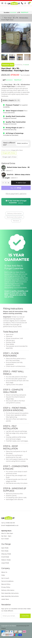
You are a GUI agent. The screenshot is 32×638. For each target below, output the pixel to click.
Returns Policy (5, 584)
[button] (5, 3)
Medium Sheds (6, 560)
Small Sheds (5, 557)
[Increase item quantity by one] (8, 183)
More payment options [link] (16, 193)
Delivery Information (14, 213)
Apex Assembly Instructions (10, 596)
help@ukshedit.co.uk (12, 525)
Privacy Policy (5, 587)
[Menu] (2, 3)
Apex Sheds (4, 548)
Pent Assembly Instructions (9, 593)
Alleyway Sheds (6, 554)
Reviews (16, 221)
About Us (4, 572)
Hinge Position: (12, 150)
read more (20, 202)
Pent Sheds (4, 551)
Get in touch (5, 578)
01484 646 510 (10, 523)
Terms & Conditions (7, 581)
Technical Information (14, 217)
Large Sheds (5, 563)
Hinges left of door (8, 153)
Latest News (5, 599)
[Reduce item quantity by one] (3, 183)
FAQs (3, 575)
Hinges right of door (9, 157)
